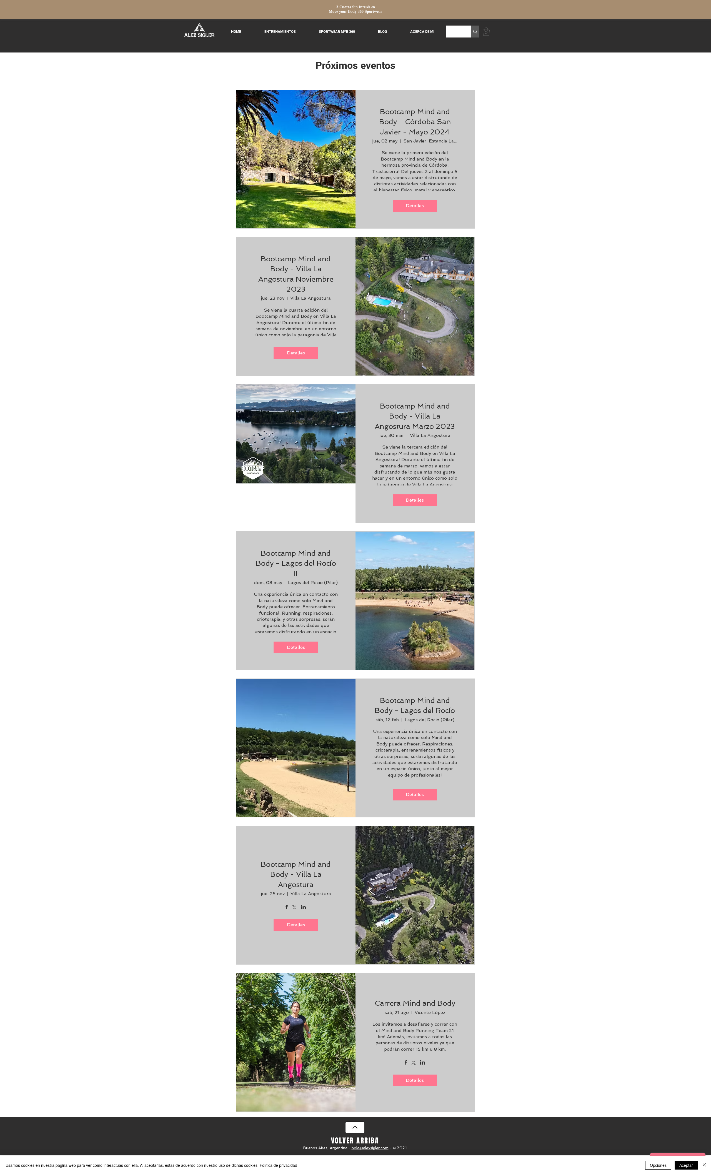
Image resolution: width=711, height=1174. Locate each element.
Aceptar (686, 1165)
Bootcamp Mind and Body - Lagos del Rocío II (296, 563)
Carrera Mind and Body (415, 1003)
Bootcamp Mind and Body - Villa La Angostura (296, 874)
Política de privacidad (278, 1165)
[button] (486, 31)
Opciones (658, 1165)
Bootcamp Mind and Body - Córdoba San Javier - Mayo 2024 (415, 121)
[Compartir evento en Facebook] (287, 907)
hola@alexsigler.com (370, 1148)
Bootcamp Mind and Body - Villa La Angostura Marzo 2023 (415, 416)
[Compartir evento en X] (294, 907)
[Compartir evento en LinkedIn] (303, 907)
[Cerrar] (704, 1165)
